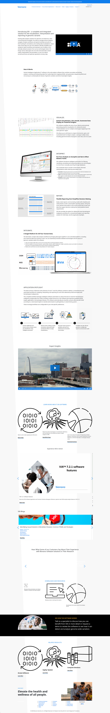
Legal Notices (70, 704)
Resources (58, 6)
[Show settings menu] (89, 54)
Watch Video (21, 437)
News (63, 6)
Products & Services (36, 6)
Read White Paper (47, 437)
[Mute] (86, 54)
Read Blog (22, 538)
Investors (89, 5)
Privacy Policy (70, 705)
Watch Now (22, 502)
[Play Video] (57, 54)
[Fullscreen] (91, 54)
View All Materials (29, 594)
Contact (68, 701)
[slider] (73, 54)
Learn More (20, 675)
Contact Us (88, 6)
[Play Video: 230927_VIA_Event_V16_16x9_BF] (55, 368)
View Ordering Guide (51, 604)
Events (67, 6)
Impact (21, 529)
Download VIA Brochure (42, 103)
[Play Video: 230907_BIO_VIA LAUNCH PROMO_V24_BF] (73, 43)
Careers (68, 702)
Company (71, 6)
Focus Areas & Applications (48, 6)
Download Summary (72, 441)
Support (77, 6)
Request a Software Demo (67, 103)
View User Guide (71, 610)
